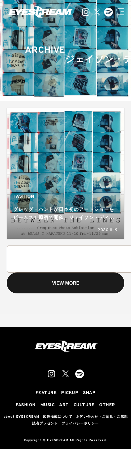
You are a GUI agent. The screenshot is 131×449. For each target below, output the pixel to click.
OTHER (107, 405)
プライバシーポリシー (80, 423)
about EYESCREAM (21, 417)
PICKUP (69, 393)
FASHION (24, 196)
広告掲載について (58, 417)
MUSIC (47, 405)
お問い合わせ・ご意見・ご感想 (102, 417)
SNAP (89, 393)
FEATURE (46, 393)
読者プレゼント (45, 423)
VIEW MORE (65, 283)
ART (64, 405)
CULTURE (84, 405)
